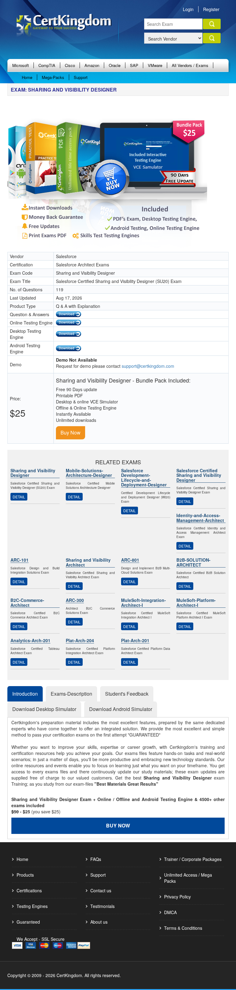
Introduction (25, 693)
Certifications (29, 890)
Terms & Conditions (183, 928)
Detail (19, 496)
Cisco (70, 65)
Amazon (92, 65)
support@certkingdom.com (148, 366)
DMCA (170, 912)
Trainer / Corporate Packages (193, 859)
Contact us (100, 890)
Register (211, 9)
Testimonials (102, 906)
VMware (155, 65)
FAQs (95, 859)
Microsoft (20, 65)
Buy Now (71, 432)
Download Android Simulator (120, 709)
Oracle (114, 65)
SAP (134, 65)
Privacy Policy (177, 897)
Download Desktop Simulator (44, 709)
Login (188, 9)
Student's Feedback (126, 693)
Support (81, 77)
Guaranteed (28, 922)
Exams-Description (71, 693)
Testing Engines (32, 906)
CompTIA (46, 65)
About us (99, 922)
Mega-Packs (53, 77)
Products (25, 875)
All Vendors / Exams (190, 65)
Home (27, 77)
